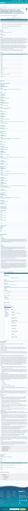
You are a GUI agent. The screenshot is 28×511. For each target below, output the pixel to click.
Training (14, 493)
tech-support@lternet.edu (4, 147)
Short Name (2, 31)
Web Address (2, 148)
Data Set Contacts (2, 131)
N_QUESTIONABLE (7, 314)
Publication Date (2, 80)
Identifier (1, 34)
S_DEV (6, 310)
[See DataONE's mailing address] (20, 503)
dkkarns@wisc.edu (3, 95)
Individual (1, 99)
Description (2, 238)
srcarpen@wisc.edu (3, 114)
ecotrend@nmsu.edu (3, 126)
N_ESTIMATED (6, 315)
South (1, 214)
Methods (1, 235)
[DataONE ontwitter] (20, 500)
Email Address (2, 94)
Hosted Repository (2, 496)
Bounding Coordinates (3, 210)
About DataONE (2, 501)
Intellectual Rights (2, 342)
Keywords (1, 52)
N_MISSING (6, 313)
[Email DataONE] (24, 500)
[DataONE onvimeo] (22, 500)
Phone (1, 92)
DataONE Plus (2, 494)
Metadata (5, 6)
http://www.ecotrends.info (4, 128)
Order (1, 458)
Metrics (1, 502)
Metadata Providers (3, 166)
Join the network (9, 494)
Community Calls (9, 497)
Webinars (14, 494)
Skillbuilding (14, 492)
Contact (1, 503)
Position (1, 104)
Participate (8, 492)
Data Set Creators (2, 84)
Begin (1, 228)
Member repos (9, 493)
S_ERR (6, 311)
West (1, 219)
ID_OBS (6, 307)
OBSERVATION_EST (7, 309)
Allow (1, 461)
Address (1, 88)
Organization (2, 85)
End (0, 230)
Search (2, 6)
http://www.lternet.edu (3, 149)
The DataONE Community (8, 496)
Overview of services (2, 493)
